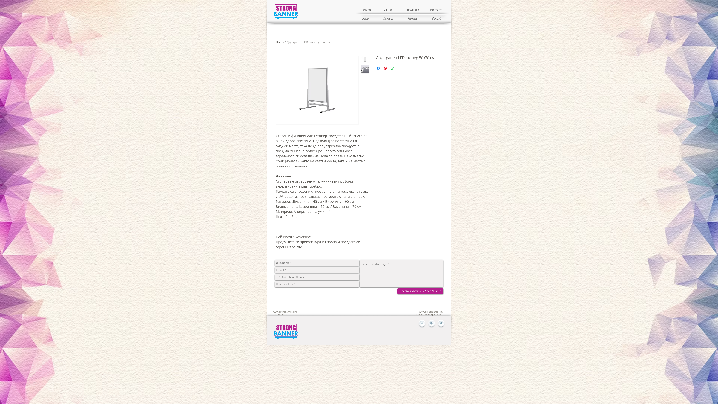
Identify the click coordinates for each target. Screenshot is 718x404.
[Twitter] (441, 324)
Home (280, 42)
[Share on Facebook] (378, 68)
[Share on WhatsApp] (392, 68)
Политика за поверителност (429, 314)
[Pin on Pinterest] (385, 68)
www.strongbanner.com (285, 311)
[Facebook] (422, 324)
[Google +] (431, 324)
